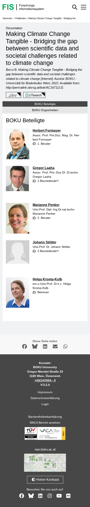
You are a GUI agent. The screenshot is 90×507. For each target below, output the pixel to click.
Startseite (7, 18)
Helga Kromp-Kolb (47, 279)
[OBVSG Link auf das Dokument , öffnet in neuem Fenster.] (12, 95)
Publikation (20, 18)
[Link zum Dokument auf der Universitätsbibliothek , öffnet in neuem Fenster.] (34, 95)
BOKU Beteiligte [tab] (45, 104)
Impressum (45, 392)
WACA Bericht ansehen (45, 422)
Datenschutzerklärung (45, 398)
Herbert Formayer (47, 130)
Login (45, 404)
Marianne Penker (46, 205)
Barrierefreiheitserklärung (45, 416)
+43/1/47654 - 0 (45, 380)
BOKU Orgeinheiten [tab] (45, 110)
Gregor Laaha (43, 168)
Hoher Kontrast (47, 479)
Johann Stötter (44, 242)
